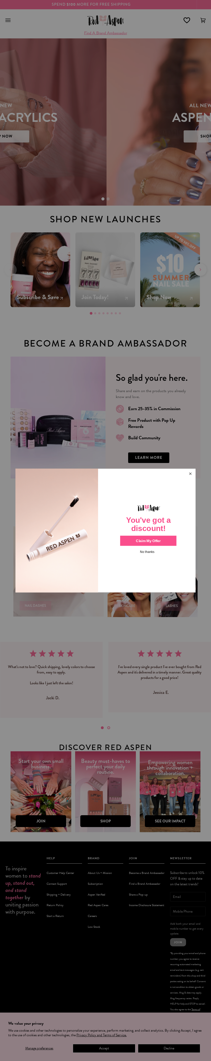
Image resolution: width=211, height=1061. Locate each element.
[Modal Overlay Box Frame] (105, 530)
